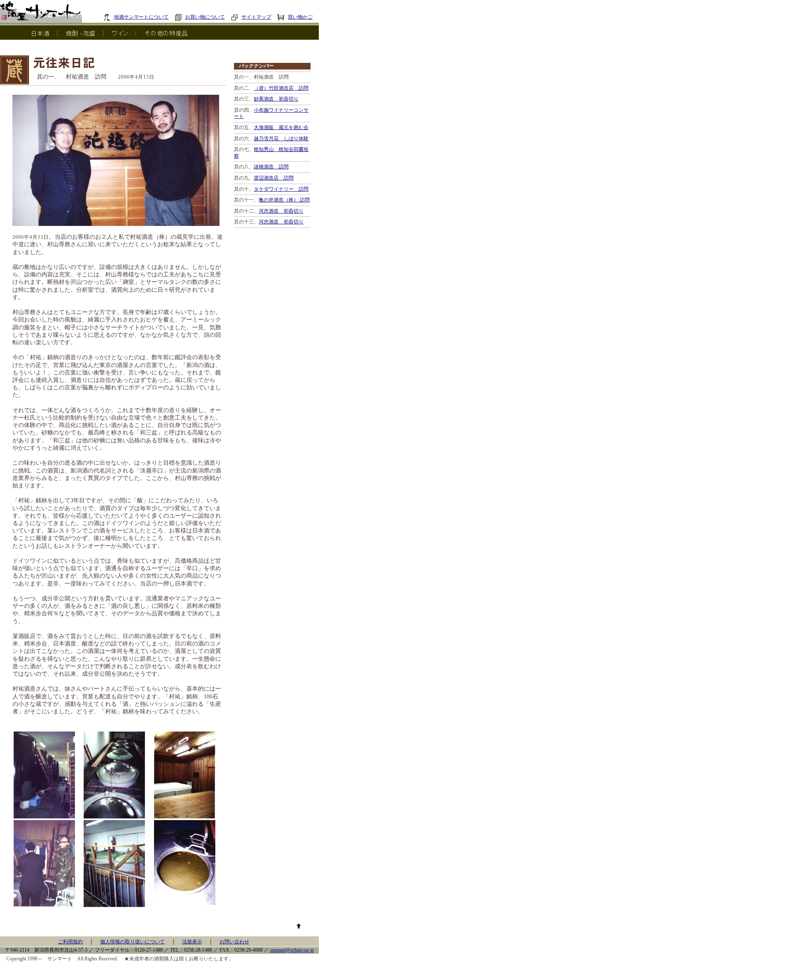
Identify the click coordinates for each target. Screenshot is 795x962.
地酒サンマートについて (141, 17)
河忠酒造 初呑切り (281, 211)
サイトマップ (256, 17)
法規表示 (192, 942)
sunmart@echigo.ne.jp (292, 950)
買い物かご (300, 17)
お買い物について (205, 17)
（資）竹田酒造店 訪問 (281, 88)
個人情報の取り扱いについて (132, 942)
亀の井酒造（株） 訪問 (284, 200)
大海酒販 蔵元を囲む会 (281, 127)
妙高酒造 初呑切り (276, 99)
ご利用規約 (70, 942)
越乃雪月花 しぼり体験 (281, 139)
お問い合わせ (234, 942)
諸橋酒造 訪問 (271, 167)
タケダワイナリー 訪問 (281, 189)
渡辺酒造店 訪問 (274, 178)
